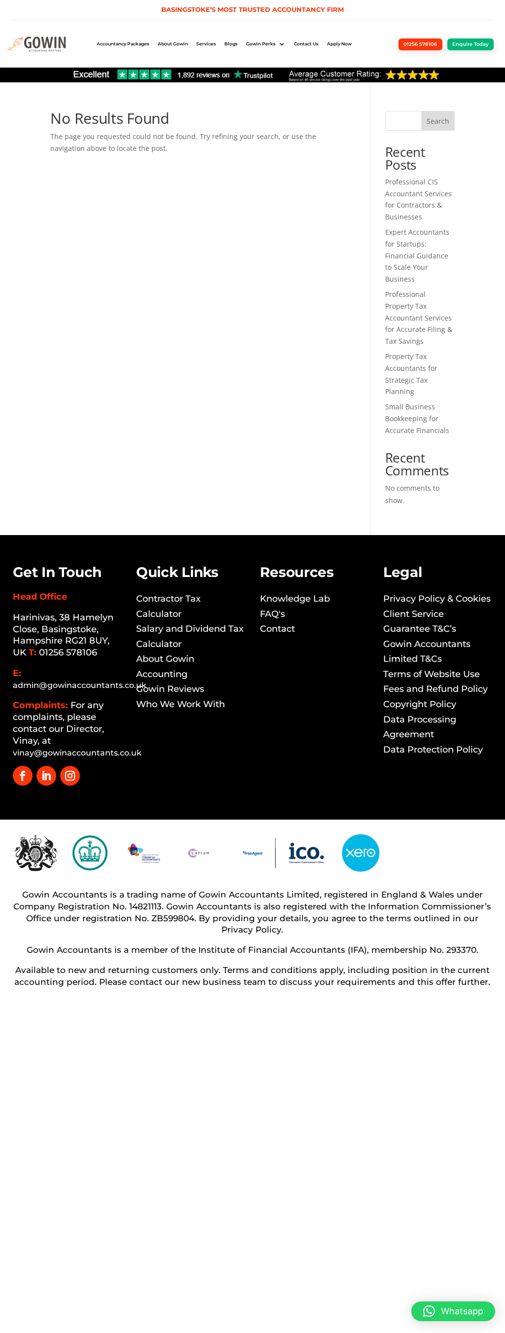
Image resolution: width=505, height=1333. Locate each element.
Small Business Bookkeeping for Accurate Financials (417, 418)
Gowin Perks (261, 43)
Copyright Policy (419, 704)
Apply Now (339, 43)
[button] (453, 1311)
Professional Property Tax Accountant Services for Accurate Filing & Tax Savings (418, 317)
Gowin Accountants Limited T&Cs (426, 652)
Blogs (231, 43)
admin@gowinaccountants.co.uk (79, 685)
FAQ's (272, 614)
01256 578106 (68, 652)
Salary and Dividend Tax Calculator (190, 636)
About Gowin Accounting (165, 666)
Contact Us (306, 43)
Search (438, 121)
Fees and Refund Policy (435, 689)
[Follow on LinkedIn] (46, 776)
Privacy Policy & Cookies (437, 598)
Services (206, 43)
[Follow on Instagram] (70, 776)
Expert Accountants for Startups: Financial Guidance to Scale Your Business (417, 255)
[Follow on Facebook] (23, 776)
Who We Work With (180, 704)
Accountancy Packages (123, 43)
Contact (277, 628)
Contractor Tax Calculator (168, 606)
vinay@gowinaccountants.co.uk (77, 752)
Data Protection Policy (433, 749)
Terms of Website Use (431, 674)
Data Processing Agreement (419, 727)
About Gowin (173, 43)
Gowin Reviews (170, 689)
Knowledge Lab (295, 598)
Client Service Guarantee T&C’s (419, 622)
